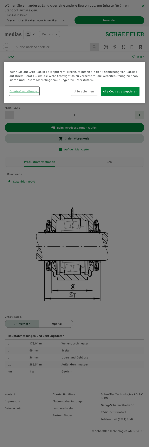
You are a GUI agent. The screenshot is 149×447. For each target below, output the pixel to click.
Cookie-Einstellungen (24, 91)
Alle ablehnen (84, 91)
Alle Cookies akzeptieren (120, 91)
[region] (74, 82)
